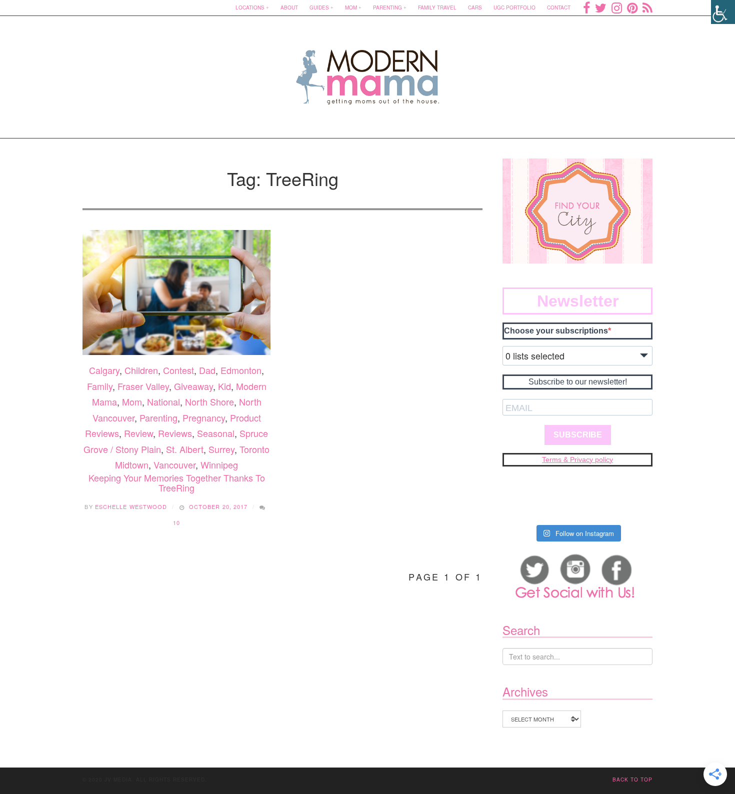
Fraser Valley (143, 386)
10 (176, 522)
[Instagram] (617, 7)
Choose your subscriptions (556, 330)
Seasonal (215, 433)
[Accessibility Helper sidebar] (723, 12)
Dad (207, 370)
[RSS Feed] (647, 7)
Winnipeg (219, 464)
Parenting (387, 7)
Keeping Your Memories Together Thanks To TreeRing (176, 482)
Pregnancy (203, 417)
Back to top (632, 779)
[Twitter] (600, 7)
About (289, 7)
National (163, 401)
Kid (224, 386)
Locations (250, 7)
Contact (558, 7)
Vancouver (175, 464)
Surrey (221, 449)
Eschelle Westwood (131, 506)
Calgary (104, 370)
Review (138, 433)
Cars (475, 7)
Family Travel (437, 7)
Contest (178, 370)
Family (99, 386)
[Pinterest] (632, 7)
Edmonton (241, 370)
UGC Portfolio (515, 7)
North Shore (209, 401)
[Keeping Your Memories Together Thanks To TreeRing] (176, 293)
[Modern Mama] (367, 70)
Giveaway (193, 386)
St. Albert (185, 449)
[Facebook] (586, 7)
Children (141, 370)
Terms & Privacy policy (577, 460)
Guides (319, 7)
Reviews (175, 433)
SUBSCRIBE (578, 434)
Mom (351, 7)
